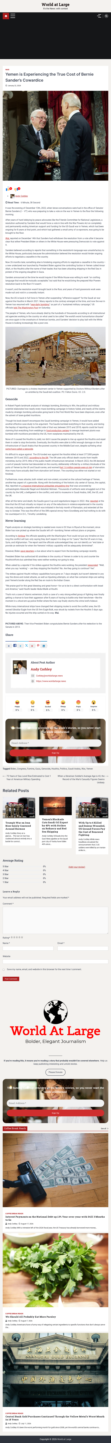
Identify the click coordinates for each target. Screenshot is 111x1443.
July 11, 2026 (26, 1424)
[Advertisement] (55, 40)
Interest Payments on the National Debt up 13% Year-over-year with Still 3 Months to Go (55, 1218)
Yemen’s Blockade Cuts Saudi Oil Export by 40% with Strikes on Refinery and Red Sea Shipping (55, 825)
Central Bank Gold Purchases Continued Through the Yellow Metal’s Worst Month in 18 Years (55, 1418)
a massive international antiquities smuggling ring (45, 486)
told (26, 307)
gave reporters (27, 551)
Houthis (55, 768)
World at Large (55, 4)
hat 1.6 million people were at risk (76, 467)
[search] (106, 16)
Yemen (89, 768)
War (7, 70)
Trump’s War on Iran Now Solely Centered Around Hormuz (18, 825)
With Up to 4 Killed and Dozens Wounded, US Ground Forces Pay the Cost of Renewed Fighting (92, 828)
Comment (8, 903)
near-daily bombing (40, 304)
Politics (63, 768)
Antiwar (21, 536)
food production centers (57, 430)
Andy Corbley (21, 196)
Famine (30, 768)
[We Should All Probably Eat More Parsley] (55, 1270)
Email (61, 943)
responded (93, 565)
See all (104, 1128)
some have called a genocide (19, 449)
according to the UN (38, 457)
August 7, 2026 (26, 1321)
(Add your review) (76, 867)
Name (6, 943)
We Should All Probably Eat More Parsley (30, 1316)
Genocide (45, 768)
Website (6, 956)
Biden (13, 768)
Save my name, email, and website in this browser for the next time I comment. (44, 969)
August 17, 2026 (27, 1224)
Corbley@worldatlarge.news (49, 675)
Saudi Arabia (74, 768)
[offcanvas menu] (99, 15)
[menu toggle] (12, 16)
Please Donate (55, 1072)
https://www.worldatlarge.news (51, 681)
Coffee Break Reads (14, 1214)
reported (94, 501)
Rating (6, 937)
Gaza (37, 768)
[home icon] (6, 16)
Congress (21, 768)
